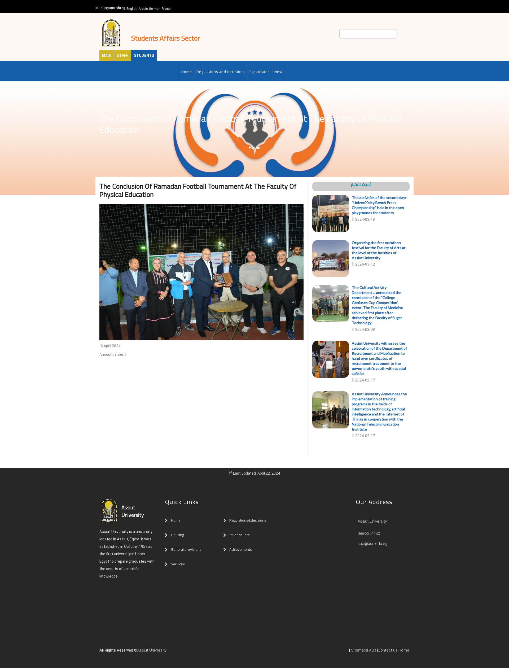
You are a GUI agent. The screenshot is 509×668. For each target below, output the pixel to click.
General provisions (186, 549)
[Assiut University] (169, 652)
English (131, 9)
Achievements (240, 549)
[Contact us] (179, 652)
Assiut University (372, 521)
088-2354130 (369, 533)
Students (144, 55)
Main (106, 55)
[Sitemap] (190, 652)
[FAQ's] (185, 652)
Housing (177, 534)
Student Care (239, 534)
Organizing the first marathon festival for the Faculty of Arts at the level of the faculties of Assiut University (379, 250)
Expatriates (259, 71)
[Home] (174, 652)
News (279, 71)
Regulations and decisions (220, 71)
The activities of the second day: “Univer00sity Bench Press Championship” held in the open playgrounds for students (379, 205)
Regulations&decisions (248, 520)
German (154, 9)
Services (178, 564)
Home (186, 71)
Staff (122, 55)
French (166, 9)
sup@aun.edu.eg (113, 8)
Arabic (143, 9)
